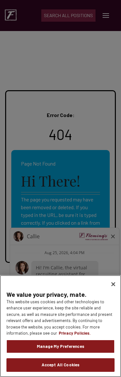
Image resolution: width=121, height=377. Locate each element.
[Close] (113, 284)
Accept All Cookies (60, 364)
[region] (60, 326)
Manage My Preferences (60, 346)
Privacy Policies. (75, 333)
